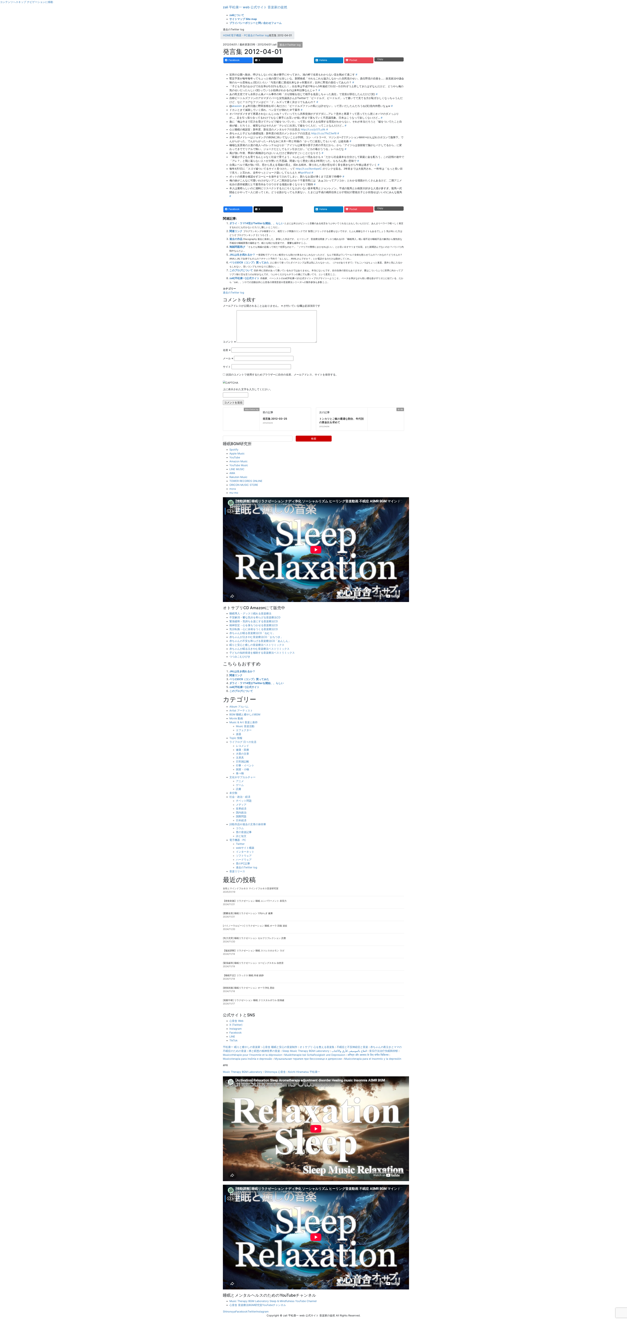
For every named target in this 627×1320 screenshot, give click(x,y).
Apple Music (237, 453)
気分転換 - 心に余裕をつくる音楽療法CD (253, 629)
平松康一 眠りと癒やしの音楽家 (241, 1047)
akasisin (237, 106)
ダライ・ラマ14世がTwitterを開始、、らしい (256, 223)
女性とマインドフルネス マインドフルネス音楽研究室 (250, 888)
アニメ (240, 781)
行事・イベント (245, 765)
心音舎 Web (236, 1020)
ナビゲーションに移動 (40, 2)
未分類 (233, 792)
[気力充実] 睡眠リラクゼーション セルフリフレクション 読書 (254, 938)
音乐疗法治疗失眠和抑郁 (383, 1051)
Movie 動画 (236, 718)
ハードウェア (244, 859)
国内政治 (241, 812)
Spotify (233, 449)
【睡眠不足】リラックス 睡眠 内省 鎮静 (243, 975)
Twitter (240, 843)
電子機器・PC (237, 840)
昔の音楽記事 (244, 832)
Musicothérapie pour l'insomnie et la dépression (252, 1054)
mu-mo (233, 492)
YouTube (234, 457)
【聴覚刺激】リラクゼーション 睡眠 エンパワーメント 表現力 (255, 900)
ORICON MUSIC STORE (243, 484)
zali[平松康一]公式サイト (244, 278)
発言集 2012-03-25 (275, 418)
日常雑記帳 (242, 761)
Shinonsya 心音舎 (275, 1071)
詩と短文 (241, 836)
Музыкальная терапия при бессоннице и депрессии (308, 1058)
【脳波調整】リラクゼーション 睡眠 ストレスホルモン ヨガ (253, 950)
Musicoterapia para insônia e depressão (247, 1058)
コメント (229, 341)
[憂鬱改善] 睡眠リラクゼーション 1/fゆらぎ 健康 (248, 913)
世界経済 (241, 808)
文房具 (240, 757)
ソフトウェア (244, 855)
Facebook (235, 1032)
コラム (240, 828)
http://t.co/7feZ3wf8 (324, 133)
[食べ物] (369, 409)
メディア (241, 804)
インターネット (245, 851)
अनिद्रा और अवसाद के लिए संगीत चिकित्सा (368, 1054)
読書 (238, 789)
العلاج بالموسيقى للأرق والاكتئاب (349, 1051)
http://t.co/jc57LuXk (313, 129)
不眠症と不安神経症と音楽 (352, 1047)
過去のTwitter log (290, 44)
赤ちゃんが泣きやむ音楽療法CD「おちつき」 (256, 637)
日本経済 (241, 820)
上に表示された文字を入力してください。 (248, 389)
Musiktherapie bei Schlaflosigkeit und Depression (314, 1054)
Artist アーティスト (241, 710)
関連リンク (235, 231)
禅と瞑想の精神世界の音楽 (264, 1051)
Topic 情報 (235, 738)
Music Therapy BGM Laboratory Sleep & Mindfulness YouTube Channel (273, 1301)
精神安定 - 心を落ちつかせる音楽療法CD (253, 625)
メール (228, 358)
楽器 (238, 734)
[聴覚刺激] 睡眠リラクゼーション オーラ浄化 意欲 (248, 987)
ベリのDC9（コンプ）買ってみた (249, 262)
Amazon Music (238, 461)
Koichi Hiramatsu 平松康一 (304, 1071)
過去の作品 (235, 239)
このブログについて (241, 270)
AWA (232, 473)
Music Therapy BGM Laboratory (242, 1071)
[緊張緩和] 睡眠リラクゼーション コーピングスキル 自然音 (253, 962)
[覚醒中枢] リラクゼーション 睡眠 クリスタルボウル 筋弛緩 (253, 1000)
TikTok (233, 1040)
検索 (313, 438)
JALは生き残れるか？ (242, 254)
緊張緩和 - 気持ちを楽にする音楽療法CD (253, 621)
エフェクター (244, 730)
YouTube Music (238, 465)
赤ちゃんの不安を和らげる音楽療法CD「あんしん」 (260, 641)
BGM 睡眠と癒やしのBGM (244, 714)
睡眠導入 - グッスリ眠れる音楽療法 (250, 613)
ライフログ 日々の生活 (242, 742)
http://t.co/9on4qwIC (309, 168)
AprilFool (305, 172)
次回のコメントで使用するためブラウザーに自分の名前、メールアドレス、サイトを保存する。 (282, 374)
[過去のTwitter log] (224, 409)
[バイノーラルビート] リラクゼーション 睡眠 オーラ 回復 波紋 (255, 925)
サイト (227, 366)
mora (232, 488)
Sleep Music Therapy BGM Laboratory (305, 1051)
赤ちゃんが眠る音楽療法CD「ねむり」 (252, 633)
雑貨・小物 (242, 769)
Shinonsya (229, 1311)
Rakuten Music (238, 477)
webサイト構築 (245, 847)
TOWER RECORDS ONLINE (245, 481)
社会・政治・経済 (239, 796)
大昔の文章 (242, 753)
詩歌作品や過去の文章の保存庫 (247, 824)
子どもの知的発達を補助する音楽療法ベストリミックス (262, 652)
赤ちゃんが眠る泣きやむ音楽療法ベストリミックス (259, 648)
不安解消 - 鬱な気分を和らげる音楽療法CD (255, 617)
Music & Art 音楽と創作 (243, 722)
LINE (232, 1036)
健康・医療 (242, 749)
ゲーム (240, 785)
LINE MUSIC (236, 469)
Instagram (235, 1028)
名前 (227, 350)
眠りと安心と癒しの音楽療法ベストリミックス (256, 644)
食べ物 (240, 773)
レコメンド (242, 745)
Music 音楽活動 (245, 726)
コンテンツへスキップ (13, 2)
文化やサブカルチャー (242, 777)
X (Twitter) (235, 1024)
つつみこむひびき (239, 656)
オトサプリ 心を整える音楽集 (317, 1047)
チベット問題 (244, 800)
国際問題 (241, 816)
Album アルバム (239, 706)
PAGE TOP (611, 1277)
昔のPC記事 (243, 863)
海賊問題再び (237, 246)
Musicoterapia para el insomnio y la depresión (372, 1058)
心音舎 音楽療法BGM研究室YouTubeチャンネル (257, 1305)
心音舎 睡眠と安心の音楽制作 (280, 1047)
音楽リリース (237, 871)
